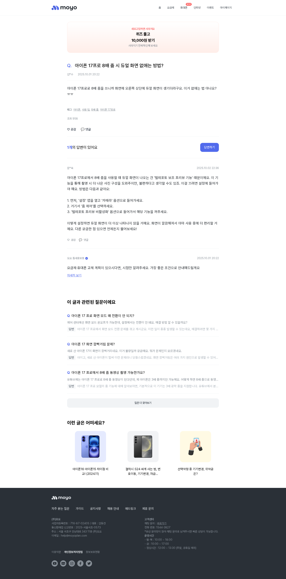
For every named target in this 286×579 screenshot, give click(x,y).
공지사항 (95, 508)
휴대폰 (185, 6)
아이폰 (76, 109)
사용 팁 (86, 109)
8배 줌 (94, 109)
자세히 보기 (74, 275)
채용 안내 (113, 508)
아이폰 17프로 (107, 109)
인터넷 (197, 7)
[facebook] (80, 563)
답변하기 (209, 147)
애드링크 (130, 508)
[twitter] (89, 563)
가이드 (80, 508)
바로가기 (161, 523)
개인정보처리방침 (73, 551)
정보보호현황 (93, 551)
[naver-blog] (63, 563)
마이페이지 (226, 7)
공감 (71, 129)
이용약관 (56, 551)
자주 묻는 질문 (60, 508)
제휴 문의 (148, 508)
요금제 (170, 7)
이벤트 (210, 7)
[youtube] (55, 563)
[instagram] (72, 563)
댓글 (86, 129)
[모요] (61, 498)
